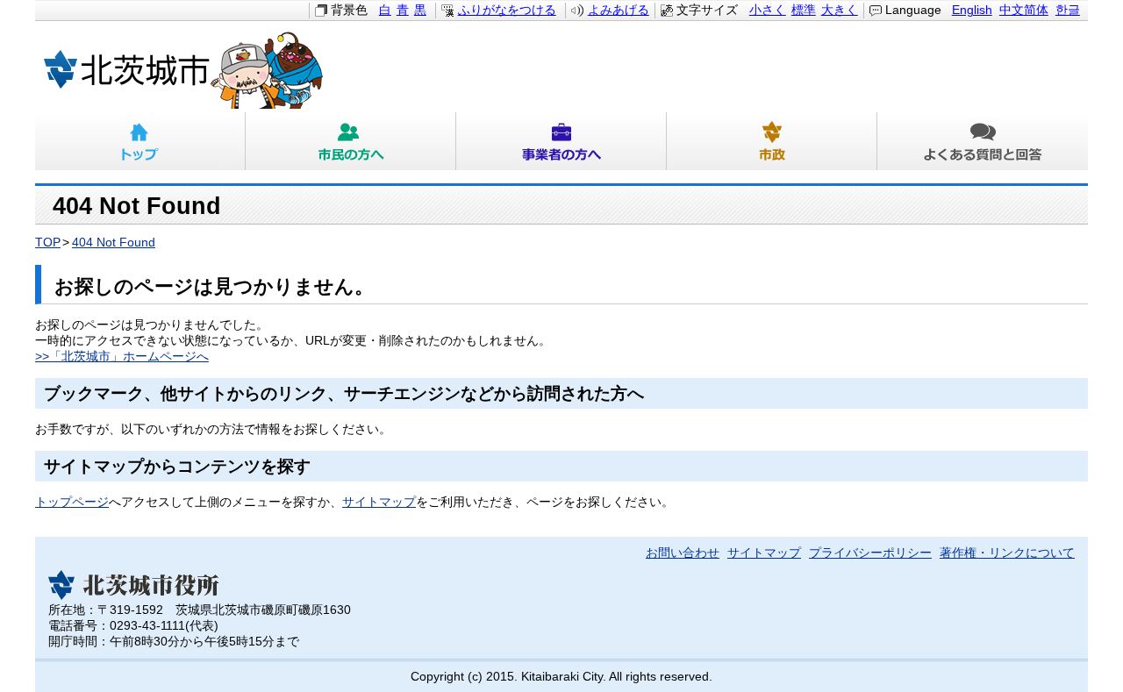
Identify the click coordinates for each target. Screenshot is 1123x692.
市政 (772, 141)
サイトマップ (379, 502)
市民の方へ (351, 141)
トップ (140, 141)
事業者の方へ (561, 141)
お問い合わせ (682, 553)
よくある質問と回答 (982, 141)
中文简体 (1023, 10)
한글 (1067, 10)
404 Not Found (113, 242)
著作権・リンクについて (1007, 553)
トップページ (72, 502)
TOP (48, 242)
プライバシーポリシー (870, 553)
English (972, 10)
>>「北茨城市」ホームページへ (122, 356)
